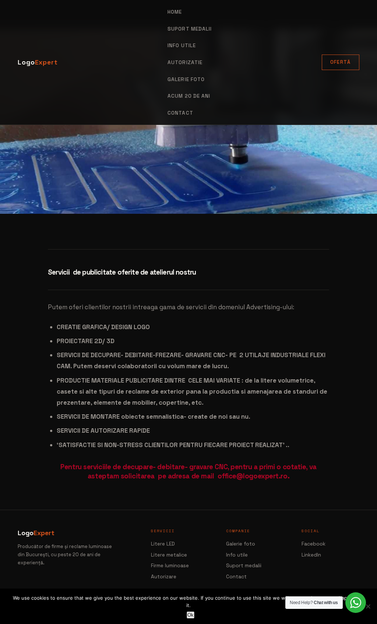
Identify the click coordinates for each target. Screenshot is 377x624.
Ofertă (340, 62)
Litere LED (163, 544)
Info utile (237, 555)
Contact (180, 113)
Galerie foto (186, 79)
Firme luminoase (170, 565)
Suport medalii (243, 565)
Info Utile (182, 45)
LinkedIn (311, 555)
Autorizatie (185, 62)
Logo (38, 62)
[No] (367, 606)
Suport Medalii (190, 29)
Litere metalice (169, 555)
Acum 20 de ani (189, 96)
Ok (190, 615)
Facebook (313, 544)
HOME (175, 12)
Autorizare (163, 577)
